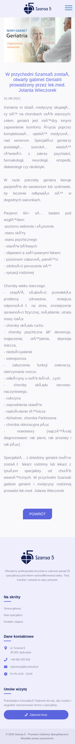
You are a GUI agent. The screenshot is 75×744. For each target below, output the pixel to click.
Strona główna (12, 608)
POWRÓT (37, 514)
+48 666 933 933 (20, 659)
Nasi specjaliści (13, 615)
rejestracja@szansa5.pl (24, 666)
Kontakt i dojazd (13, 621)
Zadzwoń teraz (38, 714)
